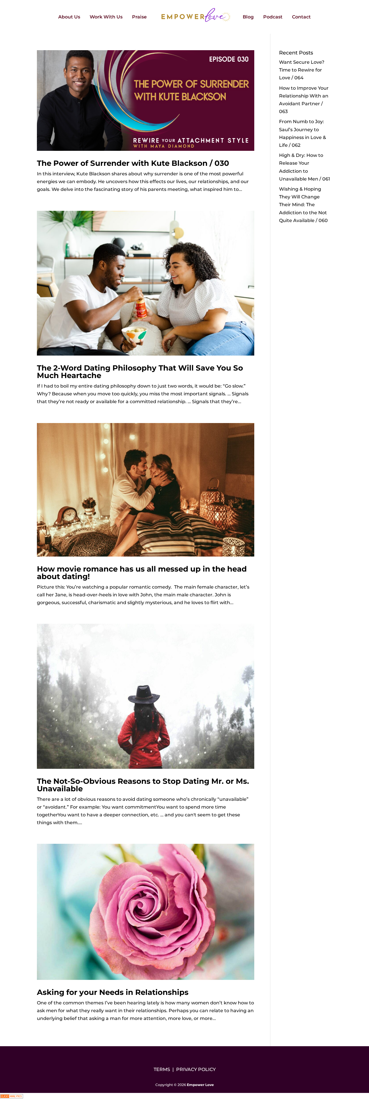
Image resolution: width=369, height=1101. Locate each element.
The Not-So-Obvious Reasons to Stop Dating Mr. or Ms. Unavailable (143, 785)
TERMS (162, 1069)
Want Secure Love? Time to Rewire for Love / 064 (301, 69)
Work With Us (106, 17)
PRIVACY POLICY (196, 1069)
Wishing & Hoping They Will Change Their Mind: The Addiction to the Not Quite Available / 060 (303, 204)
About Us (69, 17)
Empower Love (200, 1085)
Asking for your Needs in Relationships (113, 992)
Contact (301, 17)
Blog (248, 17)
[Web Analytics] (11, 1097)
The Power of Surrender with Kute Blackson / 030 (133, 163)
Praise (139, 17)
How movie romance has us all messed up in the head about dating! (142, 572)
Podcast (273, 17)
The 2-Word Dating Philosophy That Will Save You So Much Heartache (140, 371)
